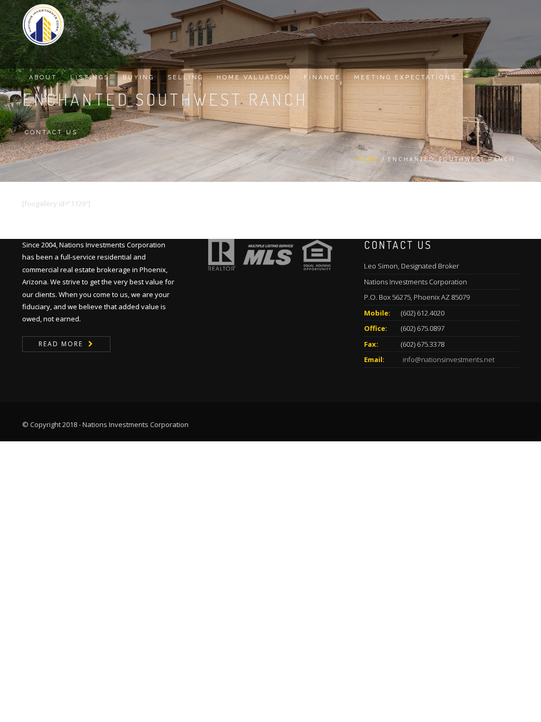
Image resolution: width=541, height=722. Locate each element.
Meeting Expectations (405, 77)
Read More (61, 343)
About (43, 77)
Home (367, 159)
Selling (185, 77)
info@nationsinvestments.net (448, 359)
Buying (138, 77)
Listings (89, 77)
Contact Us (51, 132)
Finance (322, 77)
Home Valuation (254, 77)
